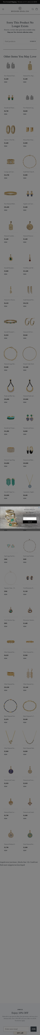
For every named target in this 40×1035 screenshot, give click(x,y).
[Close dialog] (39, 507)
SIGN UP (30, 522)
